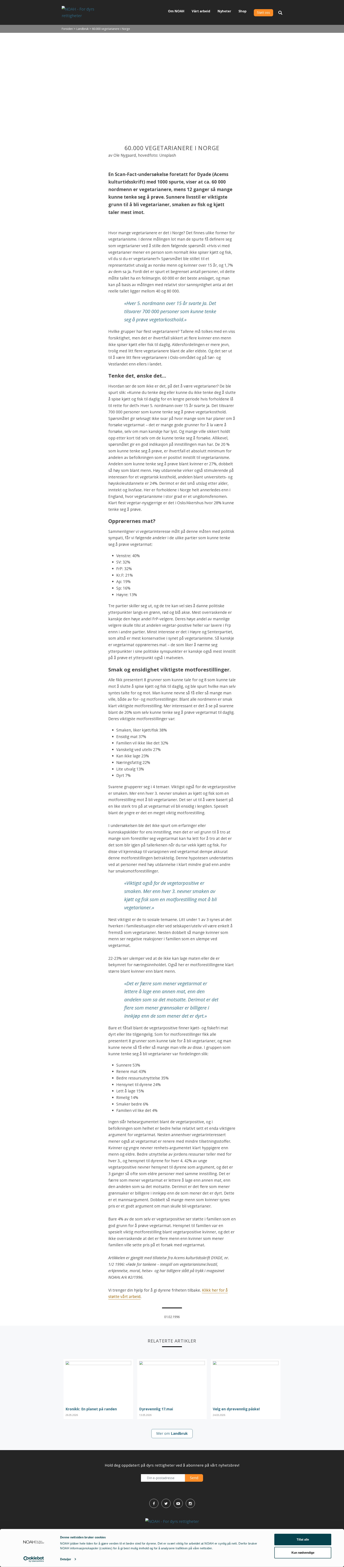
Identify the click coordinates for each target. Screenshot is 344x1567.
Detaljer (65, 1559)
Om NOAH (176, 11)
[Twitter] (166, 1503)
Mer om (172, 1433)
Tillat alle (303, 1539)
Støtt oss (263, 13)
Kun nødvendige (302, 1552)
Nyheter (224, 11)
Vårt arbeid (201, 11)
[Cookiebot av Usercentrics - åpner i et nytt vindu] (33, 1559)
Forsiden (67, 29)
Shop (242, 11)
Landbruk (82, 29)
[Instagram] (190, 1503)
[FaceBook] (153, 1503)
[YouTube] (178, 1503)
